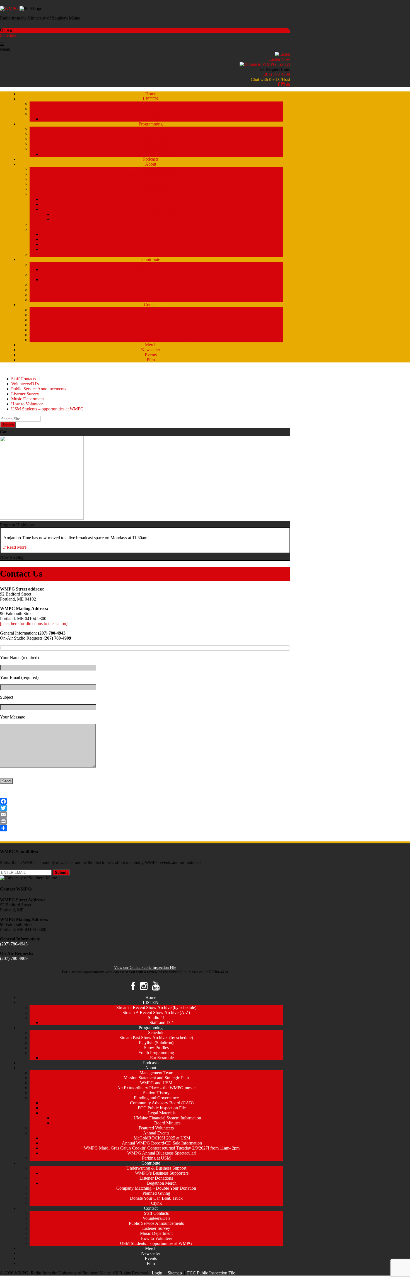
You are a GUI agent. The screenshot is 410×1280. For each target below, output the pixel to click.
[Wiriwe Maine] (42, 518)
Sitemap (175, 1273)
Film (151, 359)
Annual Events (156, 229)
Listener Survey (156, 324)
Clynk (156, 299)
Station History (156, 189)
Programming (151, 124)
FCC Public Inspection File (162, 204)
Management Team (156, 169)
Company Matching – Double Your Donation (156, 284)
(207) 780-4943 (14, 944)
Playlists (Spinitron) (156, 139)
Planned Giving (156, 289)
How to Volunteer (156, 334)
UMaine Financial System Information (167, 214)
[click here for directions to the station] (33, 623)
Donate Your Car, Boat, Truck (156, 294)
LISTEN (150, 98)
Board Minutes (167, 219)
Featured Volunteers (156, 224)
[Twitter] (145, 808)
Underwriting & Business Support (156, 264)
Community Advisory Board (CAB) (162, 199)
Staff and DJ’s (161, 119)
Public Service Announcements (156, 319)
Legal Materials (161, 209)
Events (151, 354)
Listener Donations (156, 274)
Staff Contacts (156, 309)
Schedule (156, 129)
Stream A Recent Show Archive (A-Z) (156, 109)
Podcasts (150, 159)
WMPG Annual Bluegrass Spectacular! (161, 249)
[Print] (145, 821)
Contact (151, 304)
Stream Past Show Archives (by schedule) (156, 134)
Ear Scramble (162, 154)
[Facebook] (145, 801)
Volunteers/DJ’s (156, 314)
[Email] (145, 814)
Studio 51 (156, 114)
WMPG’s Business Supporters (162, 269)
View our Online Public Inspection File (145, 968)
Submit (61, 872)
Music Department (156, 329)
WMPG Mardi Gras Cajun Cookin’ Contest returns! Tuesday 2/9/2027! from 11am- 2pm (162, 244)
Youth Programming (156, 149)
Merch (150, 344)
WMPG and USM (156, 179)
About (150, 164)
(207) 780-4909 (276, 74)
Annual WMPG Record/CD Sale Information (162, 239)
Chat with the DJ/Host (270, 79)
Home (150, 93)
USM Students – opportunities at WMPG (156, 339)
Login (157, 1273)
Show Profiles (156, 144)
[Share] (145, 828)
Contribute (150, 259)
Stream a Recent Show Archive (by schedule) (156, 103)
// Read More (14, 547)
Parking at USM (156, 254)
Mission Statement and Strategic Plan (156, 174)
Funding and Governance (156, 194)
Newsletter (150, 349)
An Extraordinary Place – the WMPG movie (156, 184)
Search (8, 425)
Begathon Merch (162, 279)
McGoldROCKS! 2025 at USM (162, 234)
